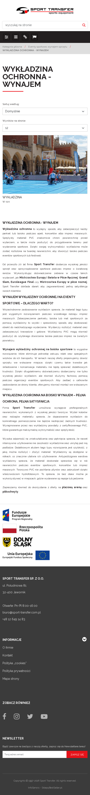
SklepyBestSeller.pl (52, 787)
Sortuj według (11, 104)
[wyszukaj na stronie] (84, 25)
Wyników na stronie (14, 120)
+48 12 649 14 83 (14, 619)
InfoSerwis (33, 787)
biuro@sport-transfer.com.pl (22, 612)
